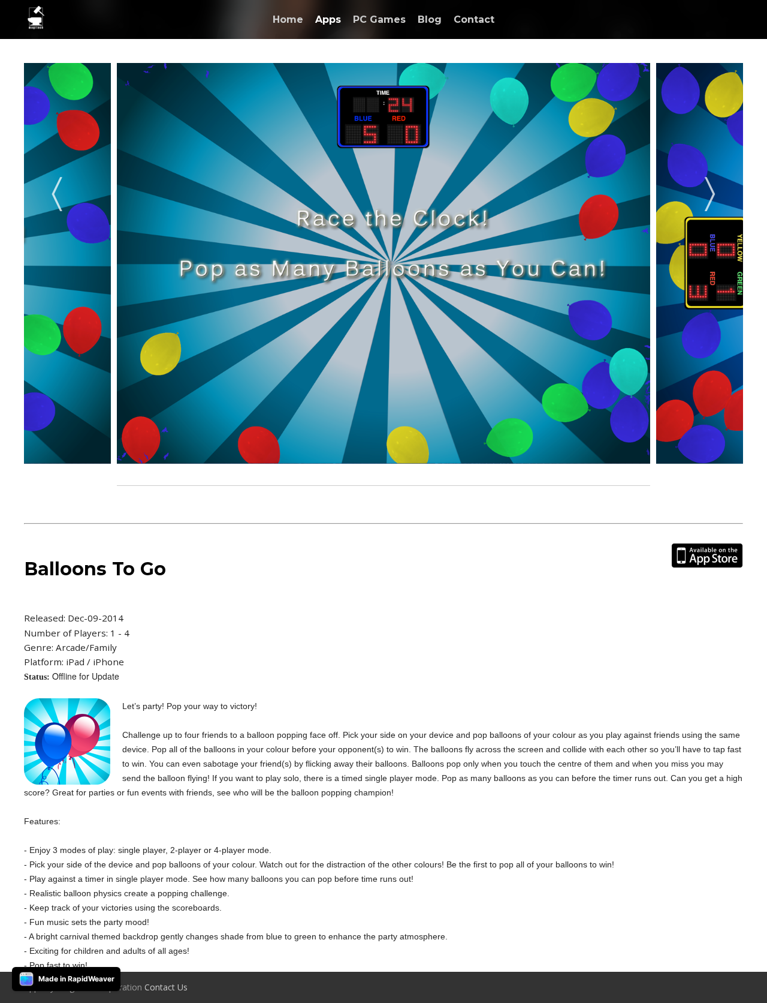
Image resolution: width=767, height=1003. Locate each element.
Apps (328, 19)
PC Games (379, 19)
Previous (57, 190)
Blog (430, 19)
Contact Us (166, 987)
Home (288, 19)
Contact (474, 19)
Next (710, 190)
